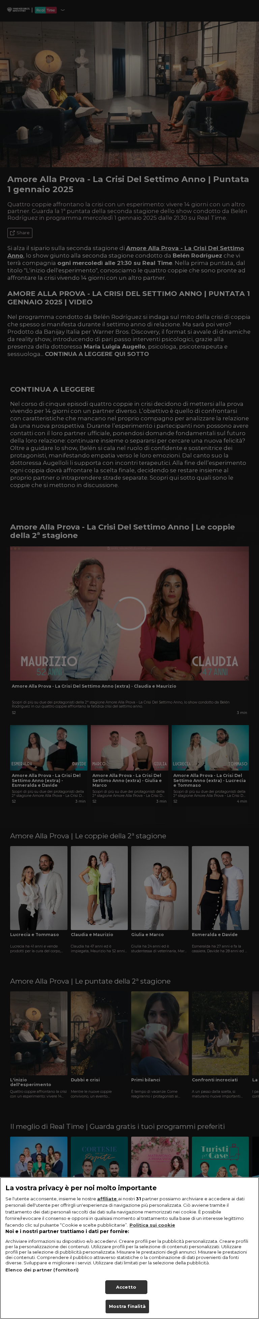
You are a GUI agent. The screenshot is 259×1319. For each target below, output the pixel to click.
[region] (129, 1248)
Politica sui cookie (152, 1225)
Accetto (126, 1287)
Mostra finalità (127, 1306)
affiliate (107, 1198)
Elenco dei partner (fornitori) (42, 1269)
